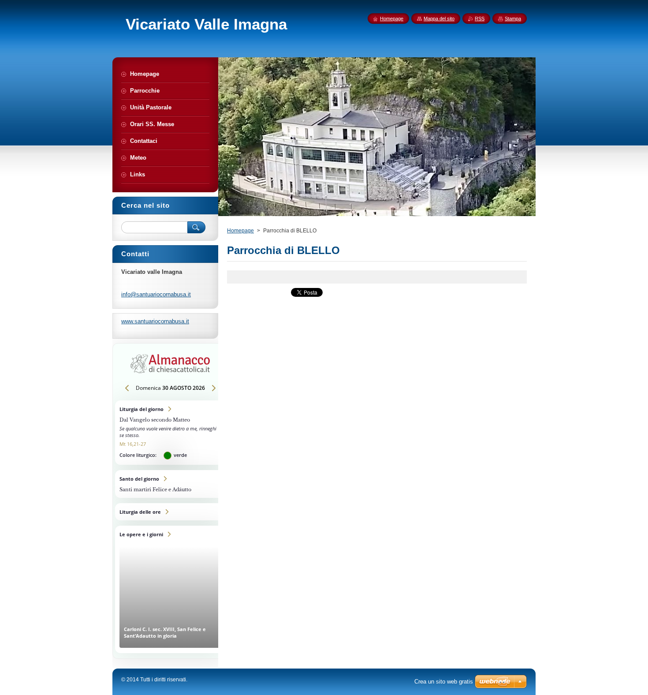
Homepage (240, 230)
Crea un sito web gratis (443, 681)
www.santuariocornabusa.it (155, 321)
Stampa (513, 18)
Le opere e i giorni (170, 589)
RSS (479, 18)
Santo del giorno (170, 484)
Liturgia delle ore (170, 511)
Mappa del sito (439, 18)
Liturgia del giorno (170, 432)
